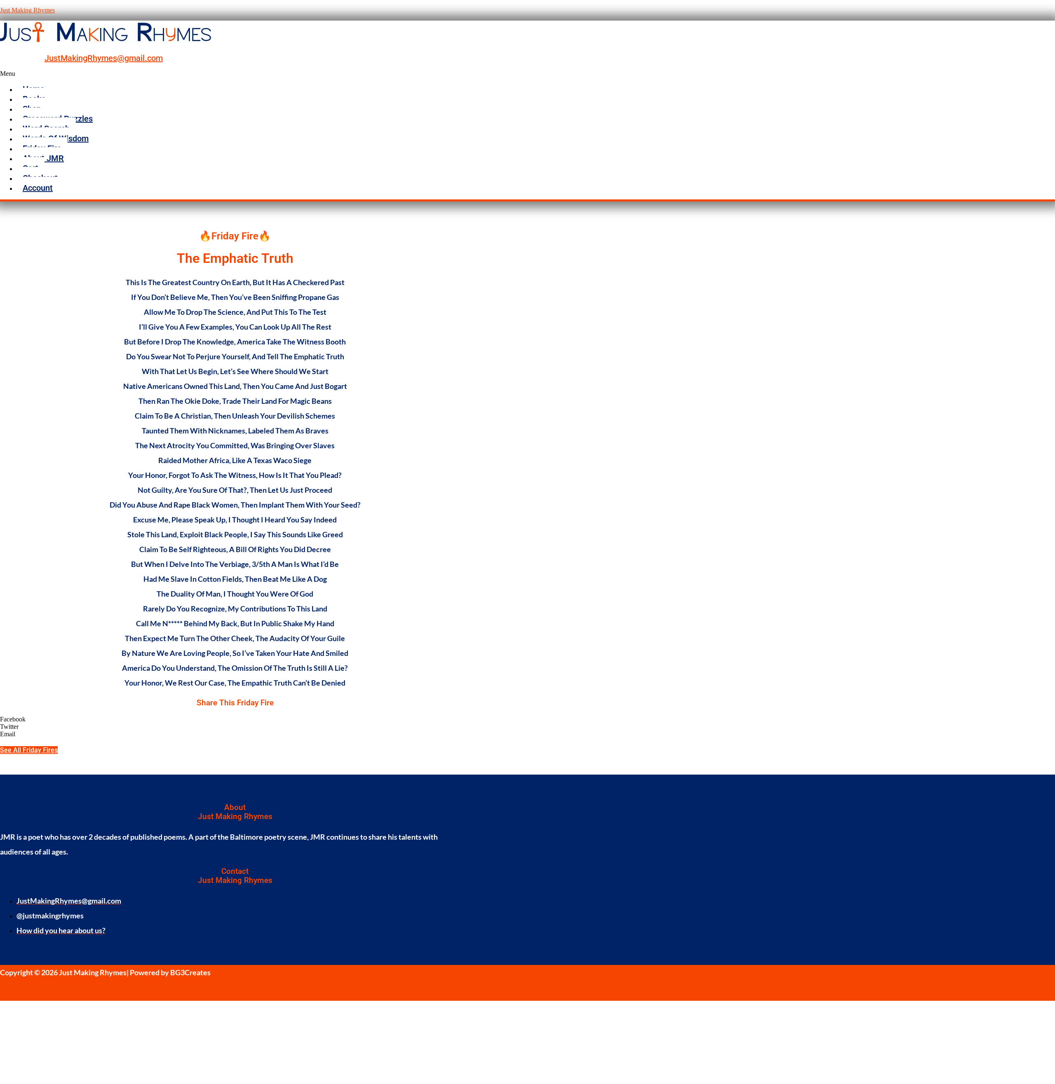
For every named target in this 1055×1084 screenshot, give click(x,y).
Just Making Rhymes (27, 10)
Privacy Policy (234, 993)
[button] (422, 73)
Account (38, 188)
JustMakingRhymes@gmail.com (104, 58)
